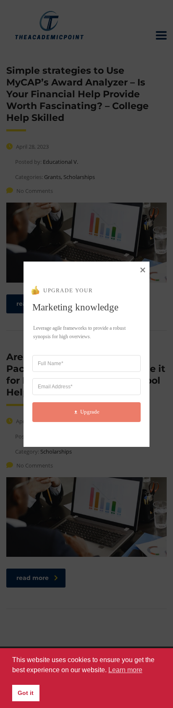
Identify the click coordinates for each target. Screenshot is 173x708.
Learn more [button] (125, 669)
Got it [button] (26, 692)
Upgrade (90, 412)
